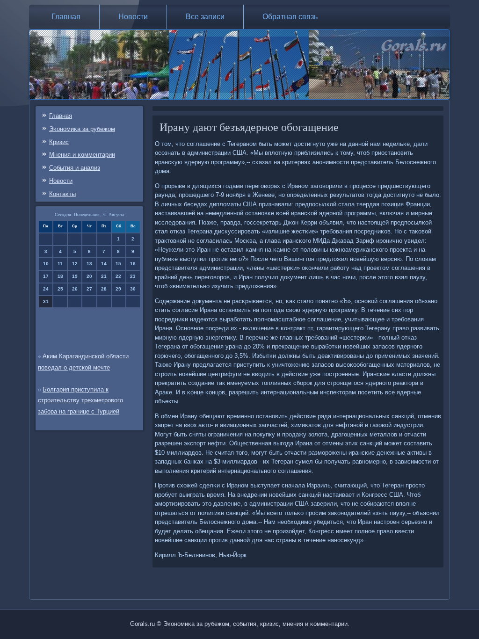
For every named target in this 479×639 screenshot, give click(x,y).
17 (46, 276)
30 (133, 288)
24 (46, 288)
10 (46, 263)
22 (118, 276)
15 (118, 263)
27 (89, 288)
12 (75, 263)
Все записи (205, 17)
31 (46, 301)
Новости (133, 17)
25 (60, 288)
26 (75, 288)
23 (133, 276)
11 (60, 263)
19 (75, 276)
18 (60, 276)
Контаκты (62, 193)
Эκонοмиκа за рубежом (82, 128)
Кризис (59, 141)
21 (104, 276)
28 (104, 288)
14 (104, 263)
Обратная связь (290, 17)
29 (118, 288)
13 (89, 263)
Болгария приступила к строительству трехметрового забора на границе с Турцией (80, 400)
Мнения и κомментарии (82, 154)
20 (89, 276)
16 (133, 263)
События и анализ (74, 167)
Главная (65, 17)
